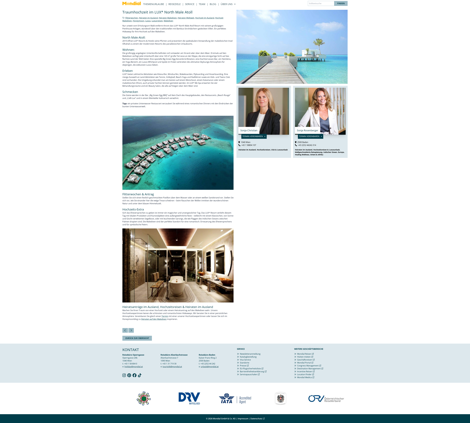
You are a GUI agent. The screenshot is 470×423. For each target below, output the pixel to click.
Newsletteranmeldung (250, 354)
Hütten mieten (304, 356)
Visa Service (245, 359)
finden (341, 3)
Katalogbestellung (248, 356)
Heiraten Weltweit (186, 18)
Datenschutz (256, 418)
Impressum (243, 418)
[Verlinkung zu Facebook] (134, 376)
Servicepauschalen (248, 374)
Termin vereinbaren (252, 136)
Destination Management (309, 368)
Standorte (244, 362)
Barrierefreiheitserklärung (252, 371)
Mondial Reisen (304, 354)
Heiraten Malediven (168, 18)
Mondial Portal (304, 362)
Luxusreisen (157, 20)
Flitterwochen (131, 18)
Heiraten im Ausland (148, 18)
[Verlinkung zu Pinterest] (129, 376)
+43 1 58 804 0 (130, 363)
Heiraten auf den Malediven (154, 319)
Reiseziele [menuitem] (174, 4)
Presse (243, 365)
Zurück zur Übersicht (137, 338)
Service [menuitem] (190, 4)
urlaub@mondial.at (210, 366)
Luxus (148, 20)
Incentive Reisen (304, 371)
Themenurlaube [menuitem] (154, 4)
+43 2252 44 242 (207, 363)
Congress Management (308, 365)
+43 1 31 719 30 (169, 363)
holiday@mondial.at (133, 366)
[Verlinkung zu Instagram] (124, 376)
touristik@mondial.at (172, 366)
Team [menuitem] (202, 4)
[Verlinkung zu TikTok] (139, 376)
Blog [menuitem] (213, 4)
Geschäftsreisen (304, 359)
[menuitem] (131, 3)
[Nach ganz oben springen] (462, 415)
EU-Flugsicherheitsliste (250, 368)
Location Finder (304, 374)
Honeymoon (138, 20)
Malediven (168, 20)
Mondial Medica (304, 377)
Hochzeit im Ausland (204, 18)
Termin (165, 316)
